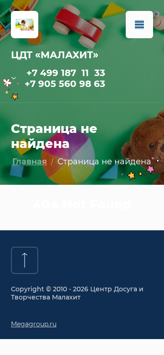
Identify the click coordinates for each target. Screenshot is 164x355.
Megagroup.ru (33, 324)
